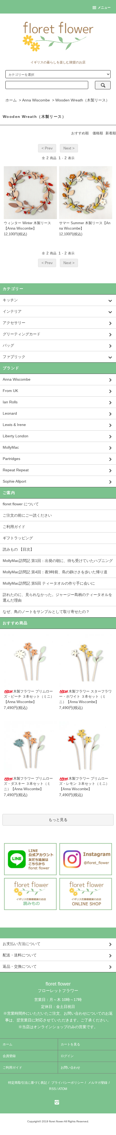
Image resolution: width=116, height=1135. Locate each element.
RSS (52, 1089)
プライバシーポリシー (67, 1083)
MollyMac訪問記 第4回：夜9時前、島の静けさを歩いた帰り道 (55, 572)
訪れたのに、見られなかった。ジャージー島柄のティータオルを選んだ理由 (57, 597)
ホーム (11, 100)
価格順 (98, 133)
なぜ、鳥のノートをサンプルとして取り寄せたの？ (46, 611)
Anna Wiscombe (36, 100)
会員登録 (9, 1056)
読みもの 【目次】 (18, 549)
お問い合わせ (70, 1067)
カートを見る (70, 1044)
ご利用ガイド (14, 526)
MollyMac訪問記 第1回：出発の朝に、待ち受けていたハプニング (58, 560)
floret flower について (21, 504)
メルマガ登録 (97, 1083)
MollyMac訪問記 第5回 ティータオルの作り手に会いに (49, 583)
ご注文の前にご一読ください (27, 515)
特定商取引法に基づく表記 (27, 1083)
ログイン (67, 1056)
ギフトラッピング (18, 538)
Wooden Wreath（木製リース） (82, 100)
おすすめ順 (80, 133)
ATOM (62, 1089)
